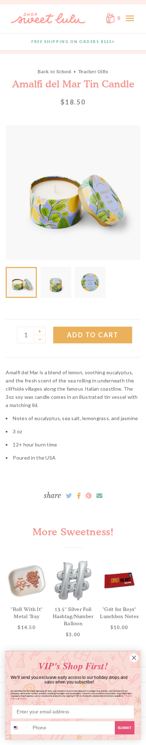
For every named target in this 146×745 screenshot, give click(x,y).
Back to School (54, 71)
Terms (22, 698)
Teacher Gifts (93, 71)
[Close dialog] (134, 657)
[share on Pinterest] (88, 496)
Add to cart (93, 335)
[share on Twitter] (69, 496)
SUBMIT (125, 728)
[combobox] (20, 728)
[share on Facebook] (79, 496)
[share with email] (99, 496)
